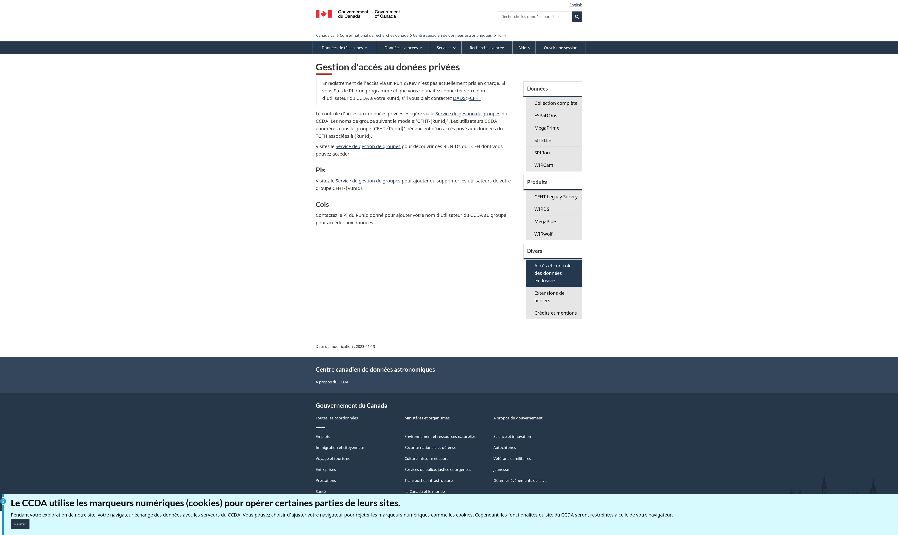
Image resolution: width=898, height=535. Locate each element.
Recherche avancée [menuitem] (487, 47)
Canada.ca (325, 35)
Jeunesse (501, 469)
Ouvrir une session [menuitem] (560, 47)
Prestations (326, 480)
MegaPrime (546, 128)
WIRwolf (543, 234)
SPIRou (542, 152)
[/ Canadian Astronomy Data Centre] (358, 14)
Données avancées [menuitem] (401, 47)
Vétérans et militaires (512, 458)
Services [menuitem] (444, 47)
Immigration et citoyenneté (340, 447)
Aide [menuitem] (522, 47)
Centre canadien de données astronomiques (452, 35)
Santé (321, 491)
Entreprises (326, 469)
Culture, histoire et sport (426, 458)
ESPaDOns (545, 115)
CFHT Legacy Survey (556, 196)
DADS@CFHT (467, 98)
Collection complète (555, 103)
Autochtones (504, 447)
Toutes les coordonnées (337, 418)
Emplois (323, 436)
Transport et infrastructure (429, 480)
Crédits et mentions (555, 313)
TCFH (501, 35)
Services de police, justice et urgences (438, 469)
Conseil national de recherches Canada (374, 35)
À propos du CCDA (332, 382)
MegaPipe (545, 221)
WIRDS (541, 209)
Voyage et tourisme (333, 458)
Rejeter (20, 524)
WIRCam (543, 165)
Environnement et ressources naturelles (440, 436)
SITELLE (542, 140)
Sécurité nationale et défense (430, 447)
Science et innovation (512, 436)
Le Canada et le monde (425, 491)
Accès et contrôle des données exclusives (553, 273)
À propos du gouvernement (518, 418)
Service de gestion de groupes (467, 113)
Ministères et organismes (427, 418)
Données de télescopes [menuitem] (342, 47)
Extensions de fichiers (549, 297)
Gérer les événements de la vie (520, 480)
